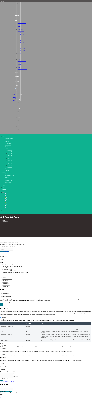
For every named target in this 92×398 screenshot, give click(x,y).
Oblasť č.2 (10, 151)
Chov (4, 172)
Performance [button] (3, 348)
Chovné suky (7, 178)
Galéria (4, 185)
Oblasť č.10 (10, 163)
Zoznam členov (8, 140)
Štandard (7, 173)
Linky (4, 190)
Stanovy (7, 168)
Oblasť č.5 (10, 155)
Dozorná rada (8, 145)
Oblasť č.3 (10, 153)
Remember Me (4, 378)
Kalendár (4, 189)
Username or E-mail (17, 389)
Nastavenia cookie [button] (4, 302)
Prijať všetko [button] (11, 302)
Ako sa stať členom (9, 138)
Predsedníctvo (8, 143)
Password (15, 376)
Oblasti (6, 148)
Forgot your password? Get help (7, 381)
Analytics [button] (2, 352)
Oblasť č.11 (10, 165)
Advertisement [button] (3, 357)
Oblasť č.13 (10, 167)
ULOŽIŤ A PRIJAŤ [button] (4, 366)
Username (15, 373)
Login (2, 1)
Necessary (4, 317)
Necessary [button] (2, 316)
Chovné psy (7, 177)
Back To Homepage (4, 251)
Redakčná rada (8, 146)
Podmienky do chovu (9, 175)
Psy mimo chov (8, 180)
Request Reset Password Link (5, 391)
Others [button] (1, 361)
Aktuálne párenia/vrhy (9, 184)
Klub (3, 136)
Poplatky (7, 141)
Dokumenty (7, 170)
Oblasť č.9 (10, 162)
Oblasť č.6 (10, 156)
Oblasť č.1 (10, 150)
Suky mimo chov (8, 182)
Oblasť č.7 (10, 158)
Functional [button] (2, 343)
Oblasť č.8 (10, 160)
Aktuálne (4, 134)
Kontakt (4, 187)
